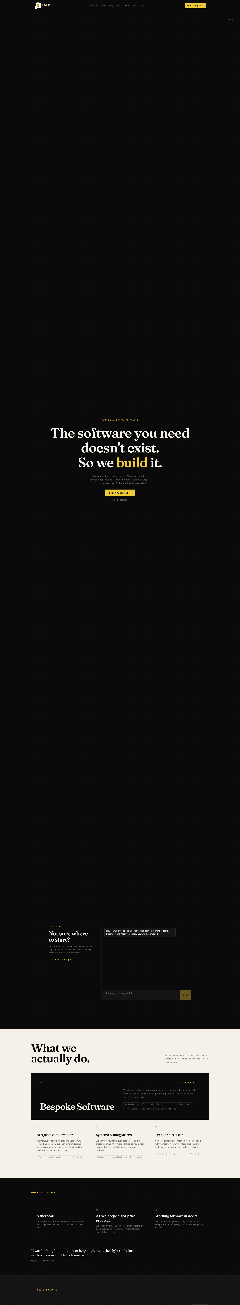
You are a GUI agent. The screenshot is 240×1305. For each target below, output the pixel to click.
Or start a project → (120, 500)
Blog (111, 5)
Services (93, 5)
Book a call (130, 5)
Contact (142, 5)
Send (185, 995)
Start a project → (195, 5)
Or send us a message (61, 959)
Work (103, 5)
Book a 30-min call (120, 493)
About (119, 5)
